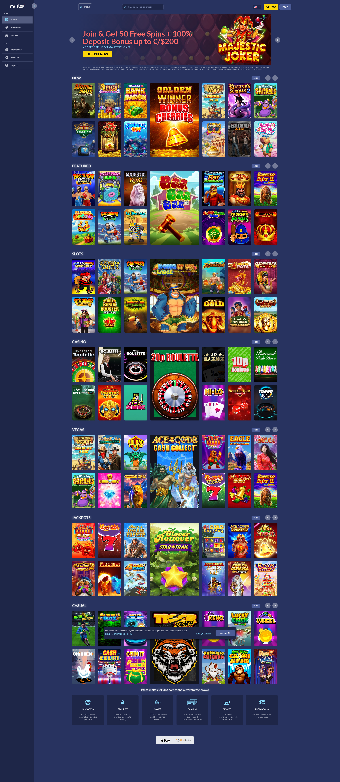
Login (285, 6)
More (256, 78)
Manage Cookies (203, 633)
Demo (84, 99)
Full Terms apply (101, 69)
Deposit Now (97, 54)
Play (84, 93)
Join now (271, 6)
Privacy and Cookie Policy (118, 633)
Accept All (225, 633)
